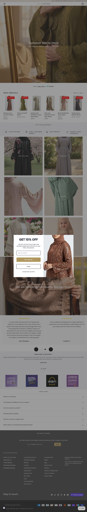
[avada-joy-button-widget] (4, 508)
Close (28, 266)
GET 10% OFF (28, 259)
